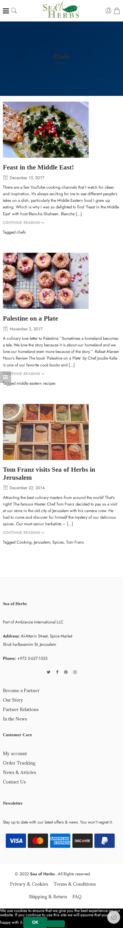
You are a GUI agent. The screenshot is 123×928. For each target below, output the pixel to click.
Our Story (13, 700)
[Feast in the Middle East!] (61, 130)
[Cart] (117, 11)
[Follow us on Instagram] (75, 672)
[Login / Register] (108, 11)
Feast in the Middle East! (38, 167)
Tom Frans (75, 542)
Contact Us (14, 782)
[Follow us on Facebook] (57, 672)
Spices (58, 542)
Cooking (24, 542)
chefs (21, 232)
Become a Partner (21, 690)
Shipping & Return (48, 896)
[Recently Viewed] (113, 917)
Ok (35, 922)
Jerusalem (42, 542)
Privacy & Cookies (29, 884)
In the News (15, 719)
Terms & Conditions (74, 884)
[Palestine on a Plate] (61, 281)
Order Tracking (19, 763)
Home (61, 63)
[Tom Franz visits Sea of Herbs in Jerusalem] (61, 432)
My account (15, 753)
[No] (56, 923)
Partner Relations (21, 709)
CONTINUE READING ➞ (23, 222)
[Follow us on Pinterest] (66, 672)
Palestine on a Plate (30, 318)
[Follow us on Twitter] (48, 672)
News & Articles (19, 772)
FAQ (77, 896)
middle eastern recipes (36, 383)
